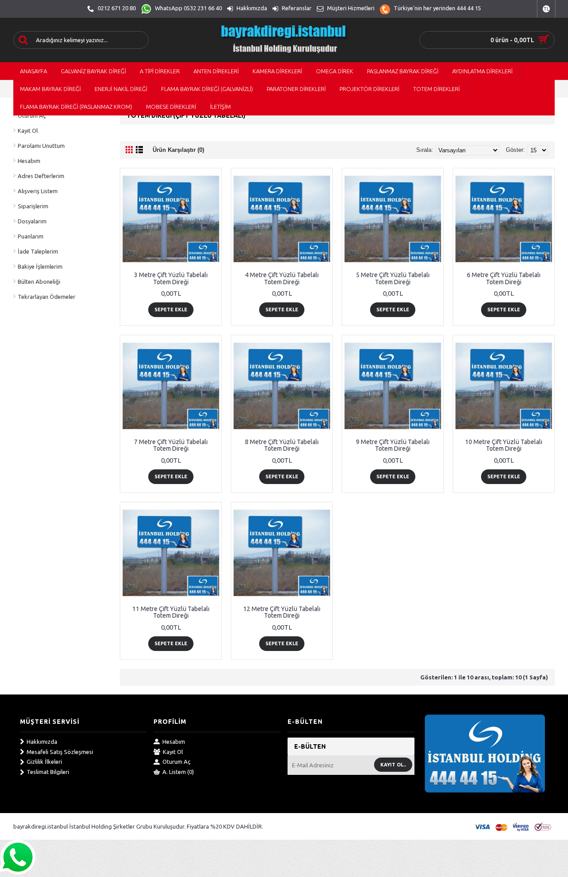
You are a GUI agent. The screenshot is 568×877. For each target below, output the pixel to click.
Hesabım (29, 161)
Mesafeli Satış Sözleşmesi (60, 752)
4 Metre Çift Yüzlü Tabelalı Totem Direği (282, 278)
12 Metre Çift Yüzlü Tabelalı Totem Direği (281, 612)
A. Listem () (178, 772)
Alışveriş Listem (38, 191)
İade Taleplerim (38, 251)
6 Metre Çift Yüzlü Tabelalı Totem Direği (503, 278)
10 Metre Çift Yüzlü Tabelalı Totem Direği (503, 445)
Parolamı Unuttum (41, 146)
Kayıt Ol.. (393, 764)
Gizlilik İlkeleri (44, 761)
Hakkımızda (42, 741)
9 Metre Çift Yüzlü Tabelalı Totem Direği (393, 445)
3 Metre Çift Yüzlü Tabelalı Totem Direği (171, 278)
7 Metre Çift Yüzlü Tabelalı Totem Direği (171, 445)
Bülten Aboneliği (39, 281)
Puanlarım (30, 236)
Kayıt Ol (28, 130)
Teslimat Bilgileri (48, 772)
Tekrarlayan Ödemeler (46, 297)
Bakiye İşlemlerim (40, 266)
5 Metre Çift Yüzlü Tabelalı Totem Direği (393, 278)
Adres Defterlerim (41, 176)
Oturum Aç (176, 761)
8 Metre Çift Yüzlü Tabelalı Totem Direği (282, 445)
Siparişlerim (33, 206)
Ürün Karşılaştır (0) (178, 150)
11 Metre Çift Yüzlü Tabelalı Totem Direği (170, 612)
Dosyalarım (32, 221)
